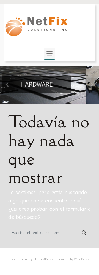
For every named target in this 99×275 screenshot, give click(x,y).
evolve (14, 259)
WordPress (81, 259)
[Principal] (49, 53)
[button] (7, 85)
